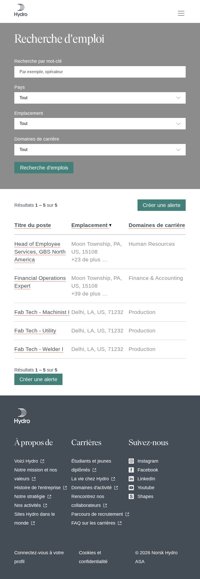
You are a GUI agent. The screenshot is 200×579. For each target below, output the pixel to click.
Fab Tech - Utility (35, 330)
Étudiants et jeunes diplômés (91, 465)
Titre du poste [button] (32, 225)
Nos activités (27, 505)
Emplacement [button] (90, 225)
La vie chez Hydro (90, 478)
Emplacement (28, 113)
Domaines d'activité (91, 487)
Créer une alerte (161, 205)
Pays (19, 87)
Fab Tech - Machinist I (42, 312)
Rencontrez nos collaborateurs (87, 501)
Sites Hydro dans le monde (34, 519)
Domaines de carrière (36, 139)
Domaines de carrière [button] (157, 225)
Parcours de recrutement (97, 514)
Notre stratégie (29, 496)
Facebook (148, 470)
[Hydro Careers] (22, 416)
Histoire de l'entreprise (37, 487)
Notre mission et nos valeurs (35, 474)
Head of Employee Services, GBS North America (40, 251)
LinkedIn (146, 478)
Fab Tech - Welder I (38, 349)
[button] (181, 13)
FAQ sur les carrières (93, 523)
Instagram (148, 461)
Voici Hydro (26, 461)
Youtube (146, 487)
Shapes (145, 496)
